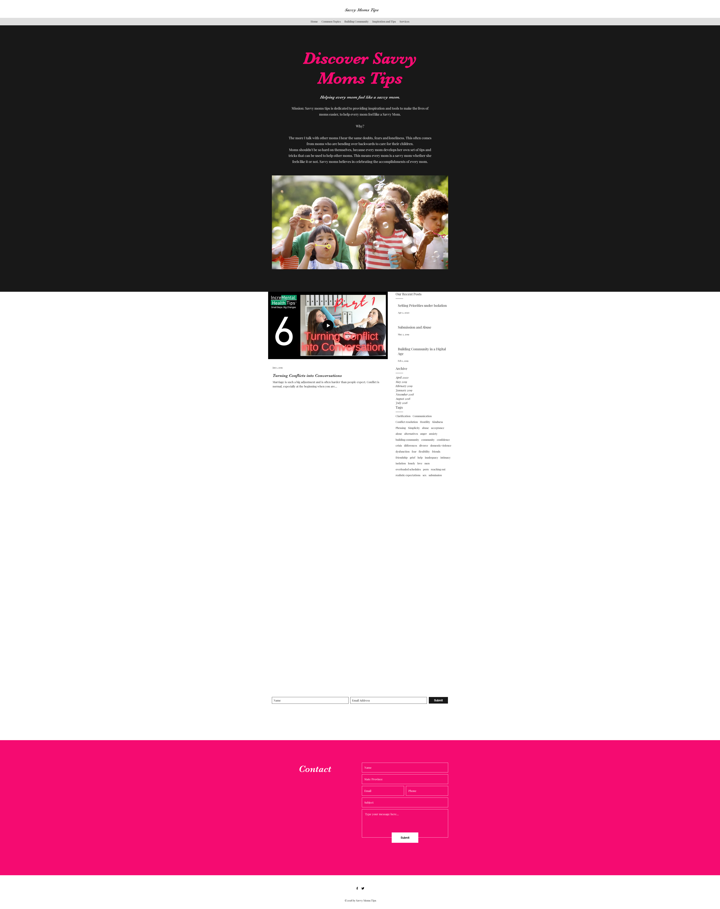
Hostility (425, 422)
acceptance (437, 428)
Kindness (437, 422)
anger (423, 433)
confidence (443, 439)
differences (410, 445)
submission (435, 475)
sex (424, 475)
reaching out (438, 469)
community (428, 439)
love (419, 463)
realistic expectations (408, 475)
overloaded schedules (408, 469)
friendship (402, 457)
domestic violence (440, 445)
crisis (399, 445)
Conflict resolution (407, 422)
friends (436, 451)
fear (414, 451)
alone (399, 433)
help (420, 457)
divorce (423, 445)
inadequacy (431, 457)
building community (407, 439)
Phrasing (401, 428)
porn (426, 469)
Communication (422, 416)
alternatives (411, 433)
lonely (411, 463)
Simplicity (414, 428)
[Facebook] (357, 888)
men (427, 463)
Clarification (403, 416)
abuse (425, 428)
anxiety (433, 433)
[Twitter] (363, 888)
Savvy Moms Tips (361, 10)
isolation (401, 463)
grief (412, 457)
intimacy (445, 457)
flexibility (424, 451)
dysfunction (403, 451)
